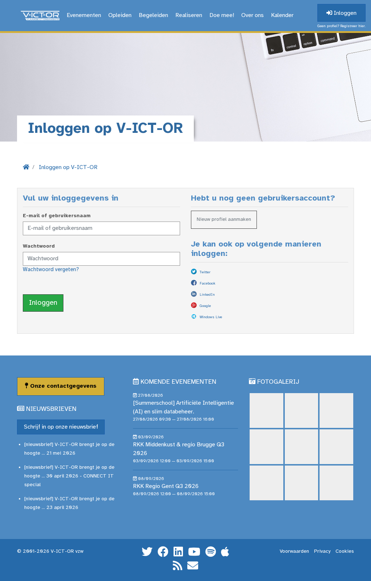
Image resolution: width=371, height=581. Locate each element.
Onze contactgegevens (62, 386)
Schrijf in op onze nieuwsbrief (61, 427)
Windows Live (211, 317)
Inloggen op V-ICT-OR (68, 167)
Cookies (344, 551)
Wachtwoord (39, 246)
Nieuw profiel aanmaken (224, 219)
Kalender (282, 15)
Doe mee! (221, 15)
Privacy (322, 551)
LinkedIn (207, 295)
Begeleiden (153, 15)
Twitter (205, 272)
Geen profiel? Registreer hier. (341, 26)
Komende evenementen (178, 382)
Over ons (252, 15)
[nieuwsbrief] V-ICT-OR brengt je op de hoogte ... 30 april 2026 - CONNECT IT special (69, 476)
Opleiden (120, 15)
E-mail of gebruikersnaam (57, 216)
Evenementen (84, 15)
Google (205, 306)
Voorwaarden (294, 551)
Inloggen (344, 13)
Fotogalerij (278, 382)
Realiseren (188, 15)
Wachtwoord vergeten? (51, 270)
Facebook (207, 284)
